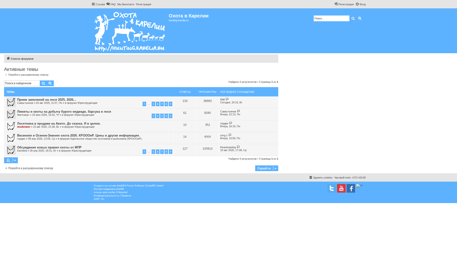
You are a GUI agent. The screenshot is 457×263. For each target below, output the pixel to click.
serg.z (224, 135)
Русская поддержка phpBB (109, 189)
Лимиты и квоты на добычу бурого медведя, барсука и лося (64, 111)
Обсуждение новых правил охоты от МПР (49, 147)
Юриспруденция (87, 102)
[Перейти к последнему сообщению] (227, 99)
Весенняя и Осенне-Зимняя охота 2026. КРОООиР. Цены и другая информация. (78, 135)
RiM (222, 99)
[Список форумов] (130, 31)
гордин (224, 123)
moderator (23, 126)
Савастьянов (25, 102)
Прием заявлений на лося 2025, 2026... (46, 99)
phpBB (120, 185)
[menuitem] (111, 4)
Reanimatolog (228, 147)
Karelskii (22, 150)
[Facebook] (351, 188)
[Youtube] (341, 188)
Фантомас (23, 114)
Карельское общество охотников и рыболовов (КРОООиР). (106, 138)
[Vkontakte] (332, 188)
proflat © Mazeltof (118, 192)
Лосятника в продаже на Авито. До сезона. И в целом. (59, 123)
